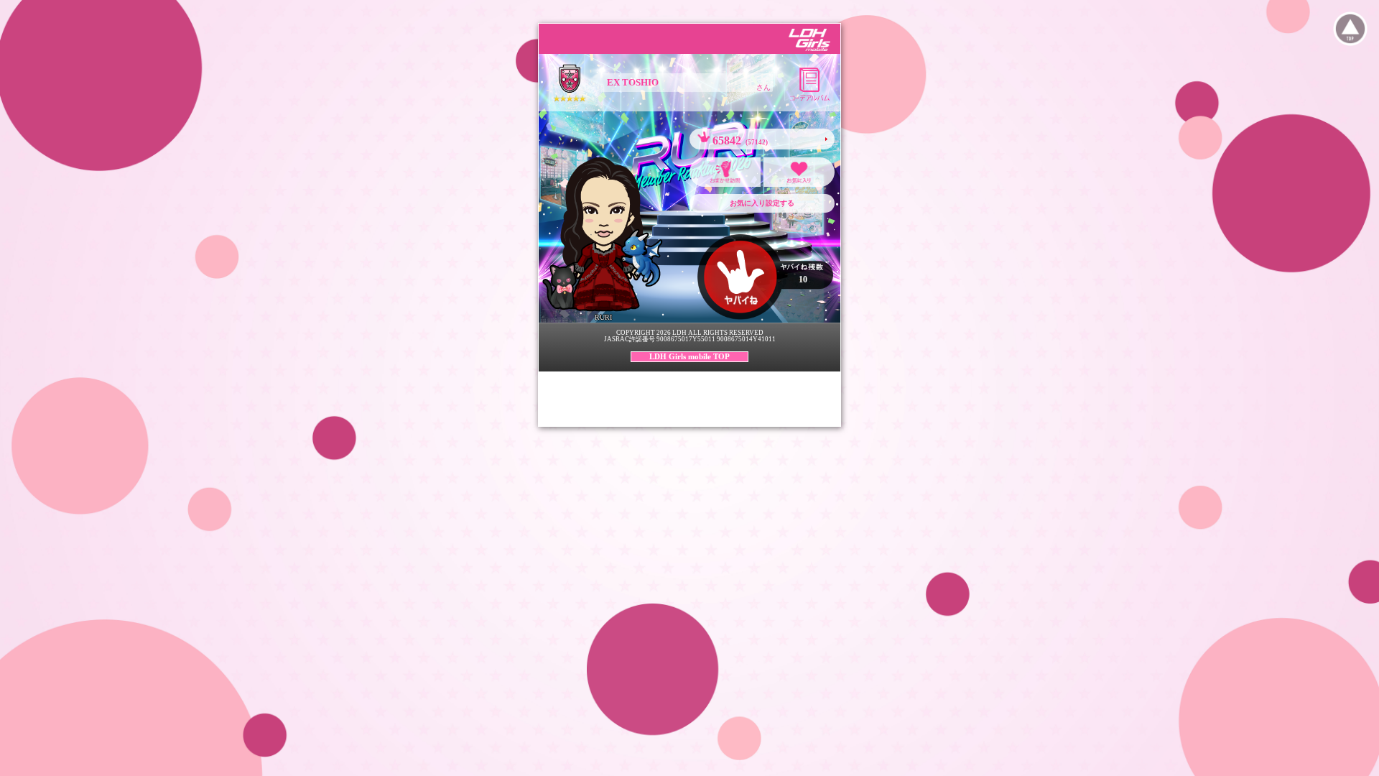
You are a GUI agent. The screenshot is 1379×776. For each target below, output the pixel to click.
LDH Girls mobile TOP (689, 356)
